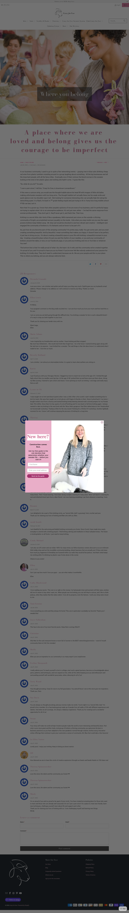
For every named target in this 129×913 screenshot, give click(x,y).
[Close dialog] (102, 422)
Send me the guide (38, 476)
